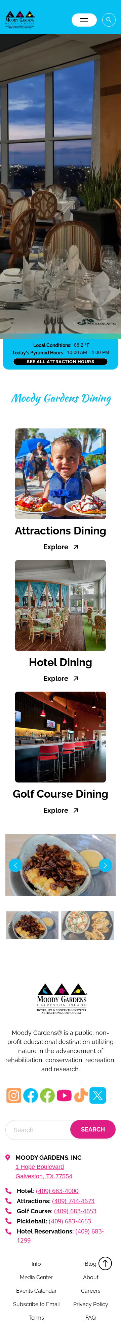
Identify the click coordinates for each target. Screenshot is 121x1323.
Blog (90, 1264)
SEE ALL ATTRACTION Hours (60, 361)
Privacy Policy (90, 1304)
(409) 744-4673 (73, 1201)
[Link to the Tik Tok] (81, 1095)
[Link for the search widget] (109, 20)
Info (36, 1264)
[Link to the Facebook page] (30, 1095)
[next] (105, 865)
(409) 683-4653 (75, 1211)
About (90, 1277)
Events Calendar (36, 1291)
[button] (84, 20)
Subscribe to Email (36, 1304)
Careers (90, 1291)
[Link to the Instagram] (13, 1095)
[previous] (15, 865)
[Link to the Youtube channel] (64, 1095)
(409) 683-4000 (57, 1191)
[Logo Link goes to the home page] (60, 999)
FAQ (90, 1318)
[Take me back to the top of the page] (105, 1263)
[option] (32, 925)
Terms (36, 1318)
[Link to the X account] (97, 1095)
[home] (20, 20)
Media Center (36, 1277)
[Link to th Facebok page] (47, 1095)
